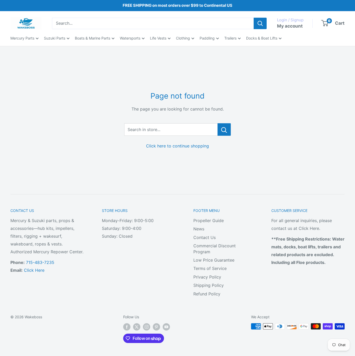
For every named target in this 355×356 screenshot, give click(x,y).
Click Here (34, 270)
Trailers (230, 38)
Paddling (207, 38)
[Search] (260, 23)
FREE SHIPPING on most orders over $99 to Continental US (177, 5)
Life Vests (158, 38)
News (198, 228)
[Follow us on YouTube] (166, 327)
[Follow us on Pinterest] (156, 327)
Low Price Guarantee (213, 260)
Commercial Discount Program (214, 248)
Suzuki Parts (54, 38)
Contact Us (204, 237)
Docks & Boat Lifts (261, 38)
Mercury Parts (22, 38)
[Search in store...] (224, 129)
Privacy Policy (207, 277)
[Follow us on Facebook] (126, 327)
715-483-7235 (40, 262)
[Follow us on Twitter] (136, 327)
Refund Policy (206, 293)
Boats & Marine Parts (92, 38)
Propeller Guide (208, 220)
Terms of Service (210, 268)
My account (290, 26)
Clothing (183, 38)
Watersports (130, 38)
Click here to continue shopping (177, 145)
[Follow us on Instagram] (146, 327)
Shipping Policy (208, 285)
